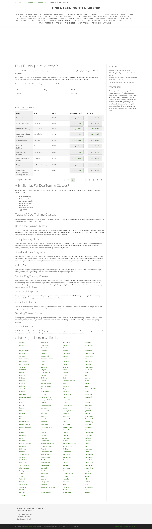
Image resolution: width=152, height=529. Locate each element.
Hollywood (88, 394)
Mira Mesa (66, 416)
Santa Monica (24, 465)
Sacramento (67, 452)
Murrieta (44, 422)
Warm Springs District (48, 487)
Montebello (67, 419)
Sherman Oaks (24, 468)
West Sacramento (25, 490)
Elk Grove (66, 378)
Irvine (21, 400)
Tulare (43, 476)
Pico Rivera (66, 438)
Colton (65, 364)
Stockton (66, 471)
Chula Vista (88, 362)
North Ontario (67, 427)
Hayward (66, 392)
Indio (64, 397)
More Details (95, 118)
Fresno (87, 383)
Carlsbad (22, 356)
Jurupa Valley (67, 400)
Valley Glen (45, 482)
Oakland (66, 430)
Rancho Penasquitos (70, 443)
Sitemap (134, 526)
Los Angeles (67, 411)
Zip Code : (75, 90)
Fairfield (44, 381)
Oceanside (88, 430)
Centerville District (47, 359)
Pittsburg (88, 438)
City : (46, 90)
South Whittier (89, 468)
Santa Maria (89, 463)
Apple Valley (45, 345)
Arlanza (22, 348)
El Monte (44, 378)
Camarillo (44, 353)
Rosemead (88, 449)
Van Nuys (66, 482)
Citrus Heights (24, 364)
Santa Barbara (89, 460)
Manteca (44, 413)
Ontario (21, 433)
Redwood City (67, 446)
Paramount (66, 435)
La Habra (44, 402)
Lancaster (44, 408)
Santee (65, 465)
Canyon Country (90, 353)
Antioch (21, 345)
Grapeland (66, 389)
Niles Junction (67, 424)
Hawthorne (45, 392)
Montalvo (44, 419)
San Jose (22, 457)
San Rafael (23, 460)
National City (89, 422)
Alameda (22, 342)
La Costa (22, 402)
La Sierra (22, 405)
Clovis (43, 364)
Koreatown (88, 400)
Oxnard (65, 433)
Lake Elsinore (67, 405)
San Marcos (67, 457)
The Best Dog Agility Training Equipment (122, 82)
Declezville (88, 370)
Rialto (86, 446)
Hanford (22, 392)
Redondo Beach (46, 446)
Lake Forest (88, 405)
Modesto (22, 419)
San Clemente (46, 454)
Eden (86, 375)
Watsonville (67, 487)
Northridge (88, 427)
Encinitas (88, 378)
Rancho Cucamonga (48, 443)
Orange (43, 433)
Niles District (45, 424)
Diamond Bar (45, 372)
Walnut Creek (23, 487)
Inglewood (88, 397)
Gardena (66, 386)
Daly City (44, 370)
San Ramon (45, 460)
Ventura (87, 482)
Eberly (65, 375)
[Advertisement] (76, 45)
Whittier (65, 490)
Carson (65, 356)
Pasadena (88, 435)
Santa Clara (23, 463)
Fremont (65, 383)
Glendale (22, 389)
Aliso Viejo (66, 342)
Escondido (22, 381)
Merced (21, 416)
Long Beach (45, 411)
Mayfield (66, 413)
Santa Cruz (66, 463)
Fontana (22, 383)
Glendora (44, 389)
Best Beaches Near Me (24, 519)
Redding (87, 443)
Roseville (22, 452)
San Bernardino (24, 454)
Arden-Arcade (89, 345)
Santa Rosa (45, 465)
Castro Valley (89, 356)
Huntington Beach (25, 397)
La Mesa (66, 402)
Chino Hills (66, 362)
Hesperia (22, 394)
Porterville (88, 441)
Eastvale (44, 375)
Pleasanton (45, 441)
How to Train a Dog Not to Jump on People (123, 77)
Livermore (88, 408)
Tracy (21, 476)
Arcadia (65, 345)
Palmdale (22, 435)
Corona (65, 367)
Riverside (44, 449)
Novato (43, 430)
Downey (65, 372)
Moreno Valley (89, 419)
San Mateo (88, 457)
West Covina (89, 487)
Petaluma (44, 438)
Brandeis (44, 351)
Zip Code (55, 113)
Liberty (65, 408)
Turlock (65, 476)
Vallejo (21, 482)
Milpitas (43, 416)
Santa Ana (66, 460)
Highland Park (67, 394)
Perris (21, 438)
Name (18, 113)
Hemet (87, 392)
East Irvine (22, 375)
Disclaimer (127, 526)
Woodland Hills (46, 493)
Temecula (44, 473)
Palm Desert (89, 433)
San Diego (66, 454)
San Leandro (45, 457)
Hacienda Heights (90, 389)
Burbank (22, 353)
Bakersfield (45, 348)
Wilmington (88, 490)
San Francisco (89, 454)
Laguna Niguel (46, 405)
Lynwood (88, 411)
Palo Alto (44, 435)
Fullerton (22, 386)
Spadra (43, 471)
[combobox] (24, 107)
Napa (65, 422)
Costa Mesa (89, 367)
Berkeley (88, 348)
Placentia (22, 441)
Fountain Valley (46, 383)
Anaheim (88, 342)
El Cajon (22, 378)
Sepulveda (88, 465)
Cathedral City (24, 359)
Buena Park (88, 351)
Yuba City (88, 493)
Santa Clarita (45, 463)
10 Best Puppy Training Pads (118, 80)
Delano (21, 372)
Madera (22, 413)
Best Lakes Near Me (23, 517)
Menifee (87, 413)
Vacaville (66, 479)
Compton (88, 364)
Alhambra (44, 342)
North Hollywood (25, 427)
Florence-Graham (69, 381)
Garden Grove (46, 386)
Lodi (20, 411)
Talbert (21, 473)
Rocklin (65, 449)
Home (17, 3)
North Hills (88, 424)
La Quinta (88, 402)
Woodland (22, 493)
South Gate (67, 468)
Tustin (87, 476)
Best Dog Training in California (32, 3)
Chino (43, 362)
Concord (22, 367)
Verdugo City (23, 484)
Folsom (87, 381)
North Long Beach (47, 427)
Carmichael (45, 356)
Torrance (88, 473)
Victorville (44, 484)
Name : (19, 90)
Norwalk (22, 430)
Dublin (87, 372)
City (35, 113)
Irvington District (46, 400)
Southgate (22, 471)
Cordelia (44, 367)
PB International (30, 526)
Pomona (66, 441)
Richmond (22, 449)
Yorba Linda (67, 493)
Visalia (65, 484)
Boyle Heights (24, 351)
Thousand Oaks (68, 473)
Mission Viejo (89, 416)
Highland (44, 394)
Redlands (22, 446)
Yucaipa (22, 495)
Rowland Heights (46, 452)
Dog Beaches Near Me (24, 514)
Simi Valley (44, 468)
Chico (86, 359)
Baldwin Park (67, 348)
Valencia (87, 479)
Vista (86, 484)
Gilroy (87, 386)
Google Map (76, 118)
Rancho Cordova (25, 443)
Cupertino (22, 370)
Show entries (24, 107)
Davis (65, 370)
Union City (22, 479)
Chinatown (23, 362)
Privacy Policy (118, 526)
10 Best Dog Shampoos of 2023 (119, 70)
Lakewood (22, 408)
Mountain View (24, 422)
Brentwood (66, 351)
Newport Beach (24, 424)
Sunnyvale (88, 471)
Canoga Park (67, 353)
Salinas (87, 452)
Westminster (45, 490)
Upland (43, 479)
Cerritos (65, 359)
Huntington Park (46, 397)
